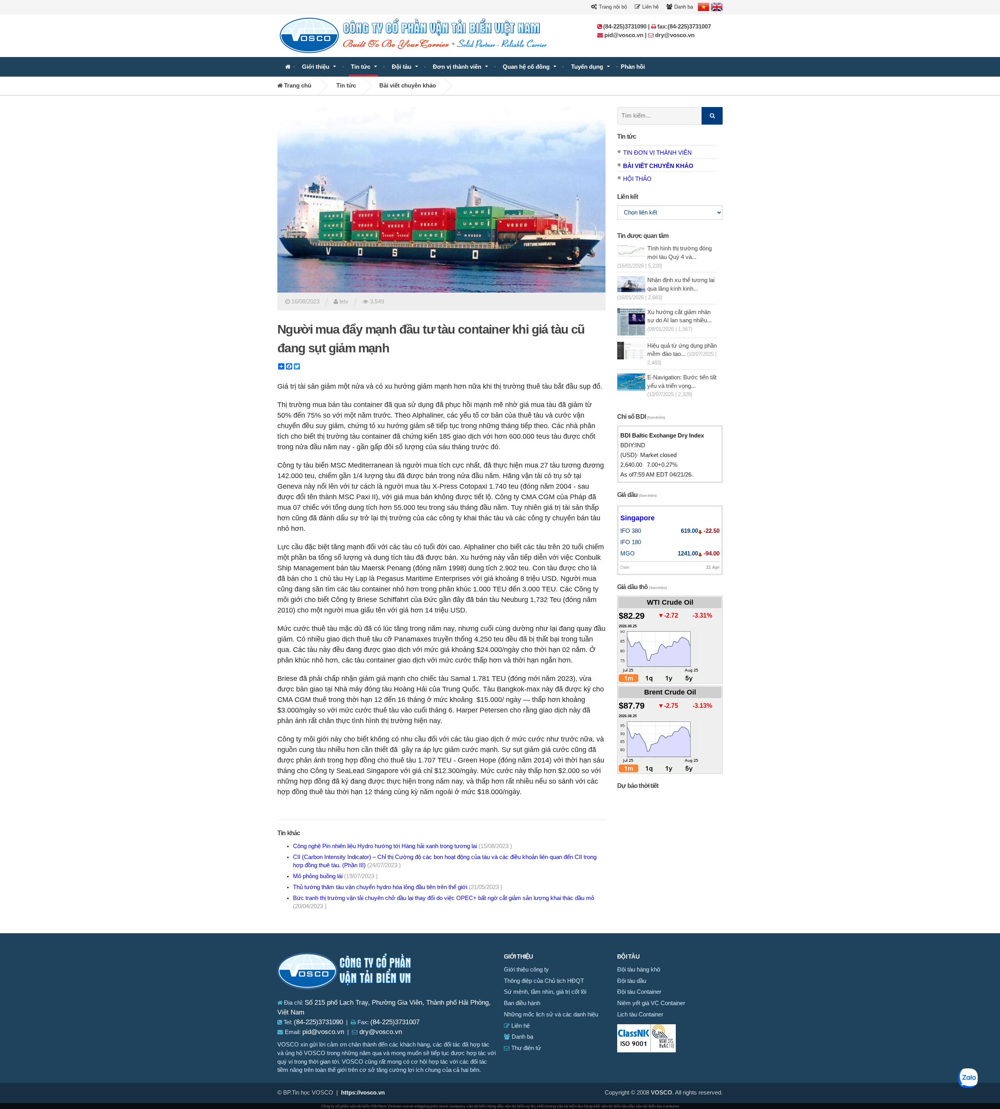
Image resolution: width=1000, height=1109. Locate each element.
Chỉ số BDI (640, 416)
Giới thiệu (315, 67)
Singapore (637, 518)
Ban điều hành (522, 1003)
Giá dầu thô (641, 587)
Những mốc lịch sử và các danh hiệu (551, 1014)
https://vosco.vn (363, 1092)
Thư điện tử (525, 1048)
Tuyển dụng (587, 67)
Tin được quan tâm (642, 235)
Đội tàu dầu (631, 981)
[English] (717, 7)
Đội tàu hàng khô (638, 969)
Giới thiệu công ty (526, 969)
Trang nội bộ (612, 7)
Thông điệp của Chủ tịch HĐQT (544, 981)
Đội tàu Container (639, 992)
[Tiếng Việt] (703, 7)
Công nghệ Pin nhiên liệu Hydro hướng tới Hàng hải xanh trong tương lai (402, 846)
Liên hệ (650, 7)
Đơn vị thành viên (457, 67)
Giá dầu (637, 494)
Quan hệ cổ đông (526, 67)
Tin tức (360, 67)
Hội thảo (637, 179)
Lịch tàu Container (640, 1014)
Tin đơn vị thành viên (657, 153)
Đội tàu (401, 67)
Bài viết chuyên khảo (407, 85)
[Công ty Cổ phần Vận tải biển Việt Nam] (287, 67)
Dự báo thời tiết (637, 785)
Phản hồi (633, 67)
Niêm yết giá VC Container (651, 1003)
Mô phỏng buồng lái (335, 876)
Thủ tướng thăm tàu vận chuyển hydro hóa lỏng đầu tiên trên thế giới (397, 887)
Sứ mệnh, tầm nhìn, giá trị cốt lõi (545, 992)
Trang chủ (296, 85)
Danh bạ (683, 7)
